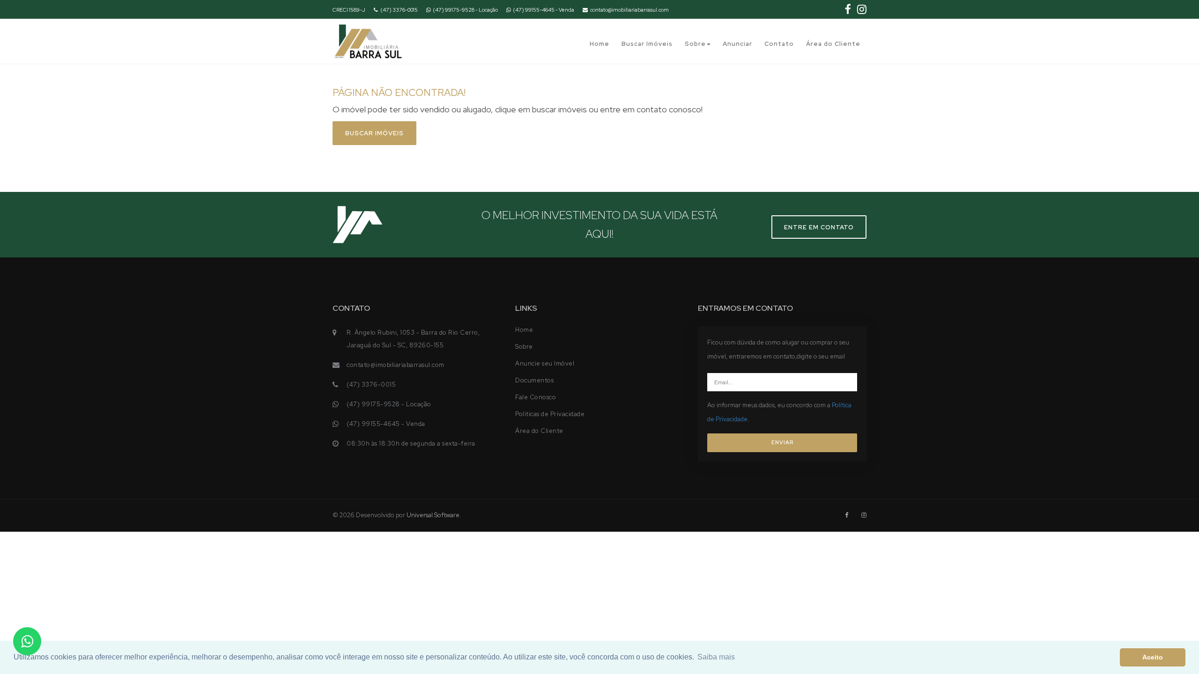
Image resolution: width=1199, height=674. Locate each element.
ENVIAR (782, 442)
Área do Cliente (833, 44)
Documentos (534, 380)
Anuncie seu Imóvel (544, 363)
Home (599, 44)
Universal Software (433, 515)
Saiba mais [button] (716, 657)
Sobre (695, 44)
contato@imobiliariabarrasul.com (629, 10)
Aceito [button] (1152, 657)
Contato (779, 44)
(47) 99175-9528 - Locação (465, 10)
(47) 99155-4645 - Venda (543, 10)
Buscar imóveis (374, 133)
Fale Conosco (535, 397)
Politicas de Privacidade (550, 414)
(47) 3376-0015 (399, 10)
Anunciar (737, 44)
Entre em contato (819, 227)
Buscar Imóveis (647, 44)
